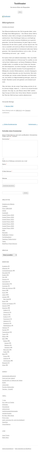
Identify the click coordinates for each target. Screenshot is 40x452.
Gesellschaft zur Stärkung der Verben (12, 380)
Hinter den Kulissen (7, 288)
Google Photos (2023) (8, 224)
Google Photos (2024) (8, 226)
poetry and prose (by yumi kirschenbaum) (13, 420)
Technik (4, 330)
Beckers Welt (9, 106)
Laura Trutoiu (5, 435)
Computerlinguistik (7, 270)
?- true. (4, 400)
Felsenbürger (5, 407)
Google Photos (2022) (8, 221)
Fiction (5, 356)
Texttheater (20, 3)
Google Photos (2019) (8, 215)
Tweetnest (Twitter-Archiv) (9, 239)
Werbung (6, 345)
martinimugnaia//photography (10, 411)
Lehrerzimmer (6, 409)
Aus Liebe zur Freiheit (8, 402)
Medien (5, 341)
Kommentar (6, 139)
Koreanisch (6, 323)
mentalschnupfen (6, 413)
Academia (5, 266)
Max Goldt (6, 299)
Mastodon (5, 232)
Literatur (4, 297)
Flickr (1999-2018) (7, 208)
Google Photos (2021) (8, 219)
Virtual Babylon (6, 424)
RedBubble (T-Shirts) (7, 235)
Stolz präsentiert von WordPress (23, 448)
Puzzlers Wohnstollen (8, 387)
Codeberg (4, 206)
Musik (3, 301)
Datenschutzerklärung (7, 448)
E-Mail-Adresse (7, 171)
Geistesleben (5, 284)
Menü (20, 12)
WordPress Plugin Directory (9, 243)
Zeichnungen (6, 360)
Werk (3, 354)
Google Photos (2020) (8, 217)
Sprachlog (5, 422)
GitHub (4, 210)
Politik (5, 352)
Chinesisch (6, 312)
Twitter (4, 241)
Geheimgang (33, 124)
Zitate (3, 365)
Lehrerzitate (5, 385)
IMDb (3, 230)
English (4, 275)
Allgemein (5, 268)
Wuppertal (5, 363)
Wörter (4, 336)
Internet (6, 343)
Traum (4, 334)
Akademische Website (8, 204)
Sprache (4, 305)
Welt (3, 338)
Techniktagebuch (6, 237)
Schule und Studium (7, 303)
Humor (4, 290)
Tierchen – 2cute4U (7, 389)
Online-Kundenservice (9, 124)
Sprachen (4, 308)
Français (4, 279)
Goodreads (5, 213)
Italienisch (6, 321)
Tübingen (4, 327)
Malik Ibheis (5, 437)
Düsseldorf (5, 273)
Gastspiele (5, 281)
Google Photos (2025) (8, 228)
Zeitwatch (27, 110)
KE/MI (4, 382)
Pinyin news (5, 418)
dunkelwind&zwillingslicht (9, 376)
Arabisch (5, 310)
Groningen (5, 286)
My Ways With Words (8, 415)
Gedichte (5, 358)
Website (4, 178)
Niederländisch (7, 325)
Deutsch (5, 314)
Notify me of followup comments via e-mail (14, 161)
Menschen (6, 349)
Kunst (3, 292)
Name (4, 164)
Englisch (5, 316)
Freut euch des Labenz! (8, 378)
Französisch (6, 319)
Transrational (5, 332)
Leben (3, 295)
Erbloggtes (5, 404)
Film (3, 277)
